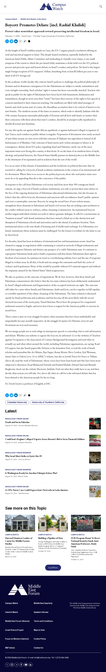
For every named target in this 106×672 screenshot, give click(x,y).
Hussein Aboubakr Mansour (28, 425)
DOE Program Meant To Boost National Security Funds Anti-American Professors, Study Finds (85, 542)
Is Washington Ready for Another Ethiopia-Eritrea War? (31, 473)
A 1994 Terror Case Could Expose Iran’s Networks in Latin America (36, 489)
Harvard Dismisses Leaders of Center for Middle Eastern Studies (18, 541)
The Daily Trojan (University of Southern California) (53, 36)
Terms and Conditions (43, 621)
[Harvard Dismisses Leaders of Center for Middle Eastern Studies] (20, 523)
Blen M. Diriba (23, 476)
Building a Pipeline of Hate (50, 538)
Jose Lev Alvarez (24, 459)
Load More (53, 567)
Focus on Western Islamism (17, 639)
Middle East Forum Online (17, 419)
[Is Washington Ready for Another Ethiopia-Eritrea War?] (95, 474)
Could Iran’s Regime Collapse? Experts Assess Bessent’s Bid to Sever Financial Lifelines (45, 439)
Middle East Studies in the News (33, 19)
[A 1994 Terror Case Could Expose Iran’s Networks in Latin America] (95, 491)
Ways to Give (39, 630)
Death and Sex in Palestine (17, 422)
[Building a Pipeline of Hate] (53, 523)
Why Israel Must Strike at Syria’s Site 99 (23, 456)
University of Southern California (48, 402)
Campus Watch (11, 19)
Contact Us (38, 648)
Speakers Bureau (41, 612)
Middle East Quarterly (43, 603)
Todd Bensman (23, 493)
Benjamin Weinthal (25, 442)
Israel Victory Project (14, 630)
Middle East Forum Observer (18, 453)
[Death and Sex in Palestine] (95, 423)
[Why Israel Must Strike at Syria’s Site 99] (95, 457)
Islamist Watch (11, 612)
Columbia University (17, 402)
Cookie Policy (40, 639)
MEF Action (10, 648)
